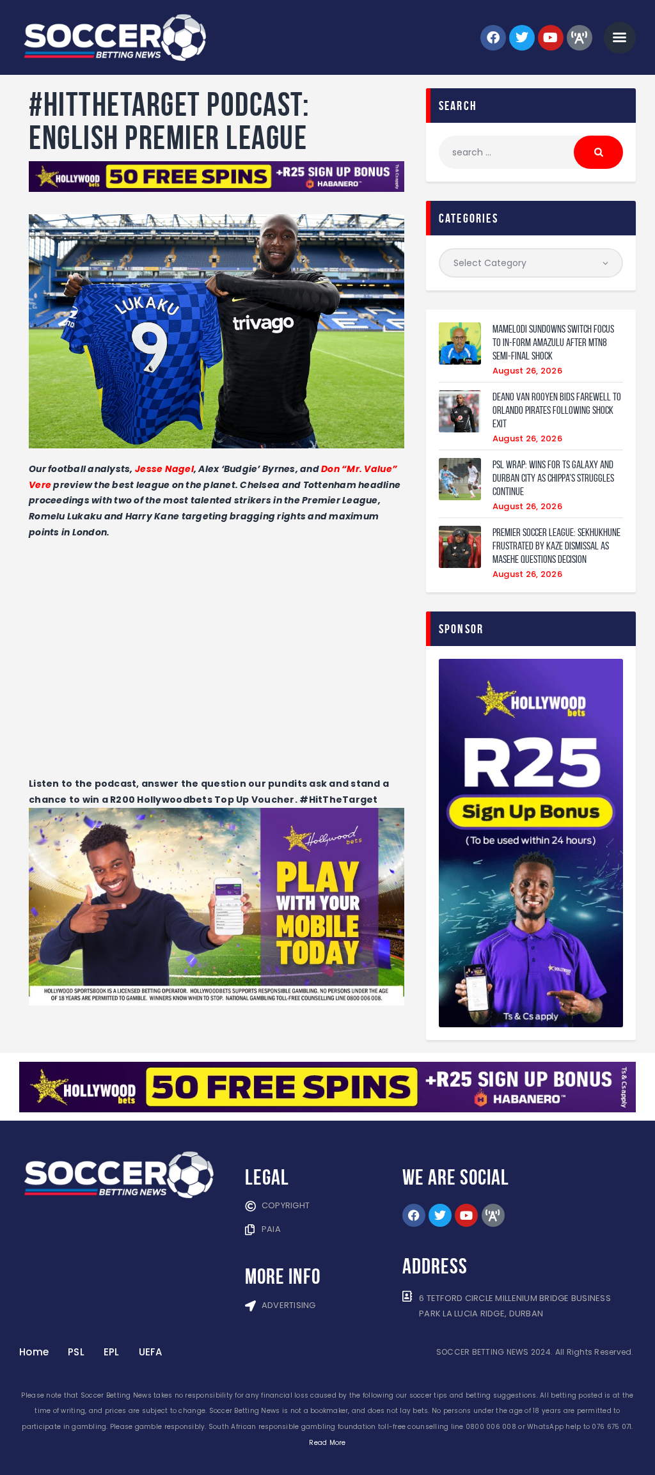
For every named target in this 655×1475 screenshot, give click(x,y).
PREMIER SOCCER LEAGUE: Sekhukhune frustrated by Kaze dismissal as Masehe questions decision (556, 545)
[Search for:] (531, 152)
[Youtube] (551, 38)
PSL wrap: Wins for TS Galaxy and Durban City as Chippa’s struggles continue (553, 478)
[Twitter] (522, 38)
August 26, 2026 (527, 371)
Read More (327, 1442)
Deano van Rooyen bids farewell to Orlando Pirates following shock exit (557, 410)
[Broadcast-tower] (579, 38)
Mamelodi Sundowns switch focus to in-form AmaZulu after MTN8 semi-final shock (553, 342)
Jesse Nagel (164, 468)
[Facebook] (493, 38)
